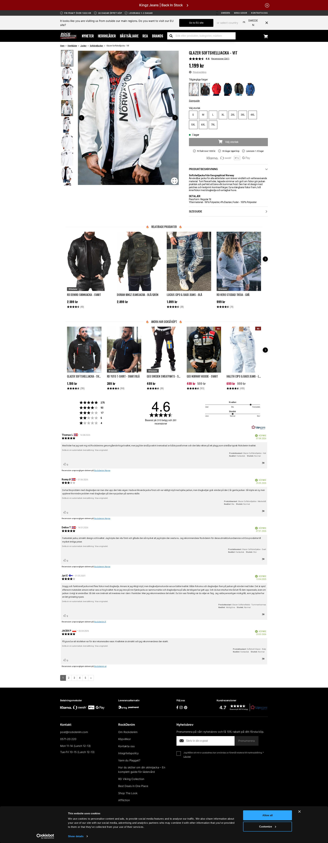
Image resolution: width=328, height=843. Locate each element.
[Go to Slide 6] (67, 141)
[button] (128, 118)
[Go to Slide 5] (67, 125)
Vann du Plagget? (129, 760)
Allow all (267, 815)
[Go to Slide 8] (67, 174)
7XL (213, 124)
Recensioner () (220, 58)
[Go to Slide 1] (67, 58)
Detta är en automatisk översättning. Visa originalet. (85, 450)
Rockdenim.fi (100, 622)
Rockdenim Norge (102, 470)
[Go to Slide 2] (67, 75)
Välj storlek (194, 108)
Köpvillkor (124, 739)
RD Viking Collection (131, 779)
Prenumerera (246, 740)
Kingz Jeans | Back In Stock (161, 5)
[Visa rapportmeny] (263, 463)
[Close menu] (265, 23)
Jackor (83, 46)
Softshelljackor (96, 46)
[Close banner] (299, 811)
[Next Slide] (175, 118)
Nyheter (88, 35)
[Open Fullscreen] (174, 180)
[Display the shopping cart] (266, 36)
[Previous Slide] (81, 118)
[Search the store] (172, 36)
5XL (193, 124)
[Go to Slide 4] (67, 108)
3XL (243, 114)
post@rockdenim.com (74, 732)
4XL (253, 114)
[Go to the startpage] (68, 36)
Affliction (124, 800)
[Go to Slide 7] (67, 158)
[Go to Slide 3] (67, 91)
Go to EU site (196, 22)
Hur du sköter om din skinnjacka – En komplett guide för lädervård (141, 770)
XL (223, 114)
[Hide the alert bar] (267, 5)
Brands (157, 35)
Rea (145, 35)
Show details (76, 836)
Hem (62, 46)
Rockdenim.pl (100, 666)
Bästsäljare (129, 35)
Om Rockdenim (128, 732)
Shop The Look (127, 793)
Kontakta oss (259, 13)
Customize (265, 826)
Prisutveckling (199, 72)
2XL (233, 114)
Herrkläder (107, 35)
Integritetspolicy (128, 753)
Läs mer (187, 756)
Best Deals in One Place (133, 786)
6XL (203, 124)
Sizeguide (194, 100)
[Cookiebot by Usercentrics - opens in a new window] (45, 836)
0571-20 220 (68, 739)
